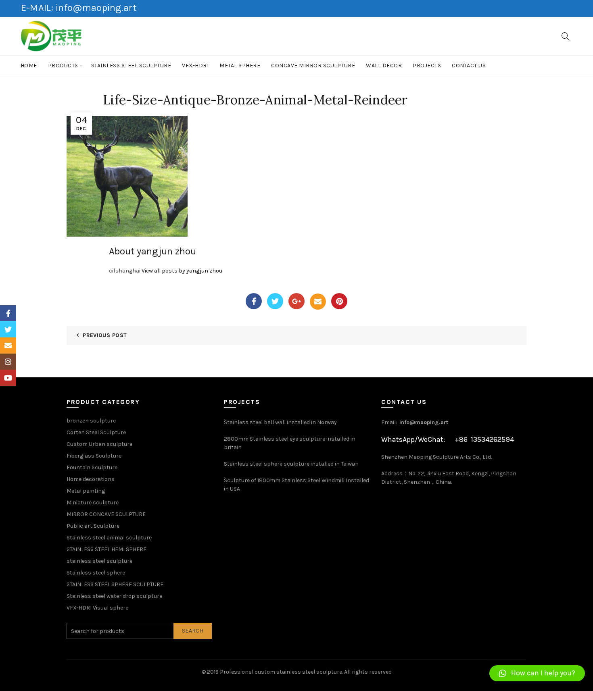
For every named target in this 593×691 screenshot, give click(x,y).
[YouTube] (8, 378)
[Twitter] (275, 301)
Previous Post (105, 335)
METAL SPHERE (239, 65)
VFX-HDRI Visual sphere (97, 607)
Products (63, 65)
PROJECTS (427, 65)
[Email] (318, 301)
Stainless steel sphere (96, 572)
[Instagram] (8, 362)
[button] (537, 673)
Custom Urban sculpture (99, 444)
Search (192, 630)
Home (29, 65)
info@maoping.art (423, 422)
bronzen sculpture (91, 420)
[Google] (296, 301)
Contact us (469, 65)
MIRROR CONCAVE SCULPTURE (106, 514)
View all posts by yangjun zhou (182, 270)
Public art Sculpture (93, 525)
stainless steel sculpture (131, 65)
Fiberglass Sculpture (94, 455)
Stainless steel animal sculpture (109, 537)
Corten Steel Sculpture (96, 432)
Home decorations (91, 479)
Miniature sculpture (93, 502)
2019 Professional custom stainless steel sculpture (274, 671)
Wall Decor (384, 65)
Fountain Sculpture (92, 467)
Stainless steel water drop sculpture (114, 596)
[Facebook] (254, 301)
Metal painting (86, 490)
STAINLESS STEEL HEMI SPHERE (106, 549)
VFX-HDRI (195, 65)
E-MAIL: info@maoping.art (78, 7)
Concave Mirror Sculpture (313, 65)
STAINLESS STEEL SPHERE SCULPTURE (115, 584)
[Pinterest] (339, 301)
